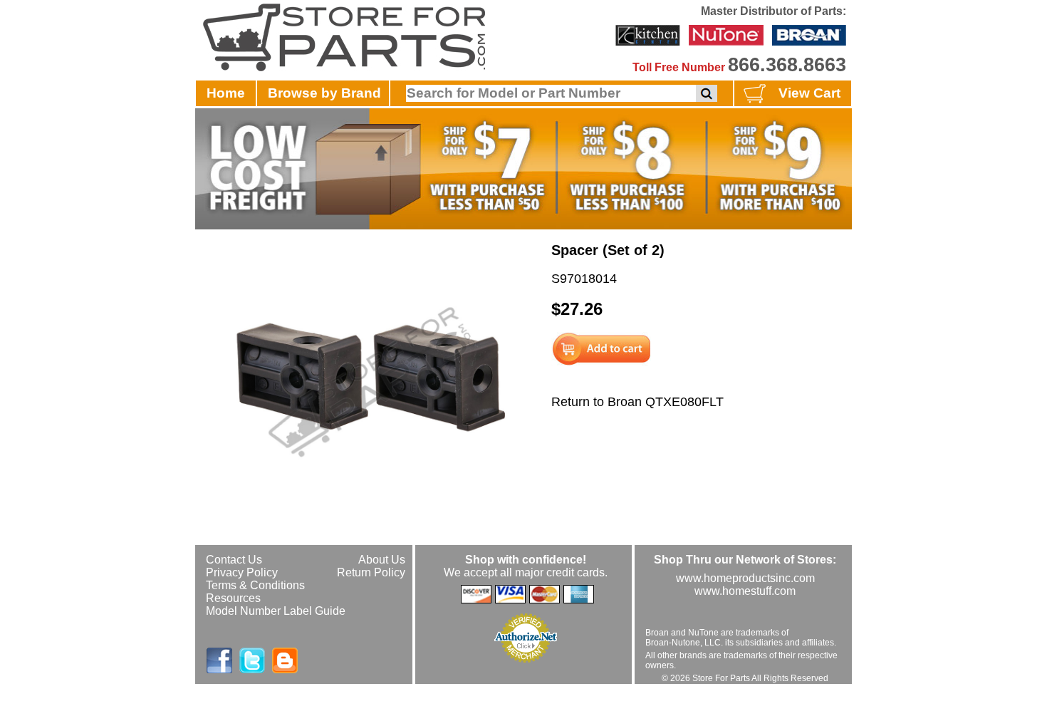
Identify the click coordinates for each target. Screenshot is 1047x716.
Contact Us (234, 560)
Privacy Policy (242, 572)
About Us (381, 560)
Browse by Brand (324, 92)
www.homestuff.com (745, 591)
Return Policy (371, 572)
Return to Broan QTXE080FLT (637, 402)
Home (226, 92)
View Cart (809, 92)
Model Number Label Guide (275, 611)
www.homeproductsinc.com (745, 578)
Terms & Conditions (255, 585)
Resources (233, 598)
